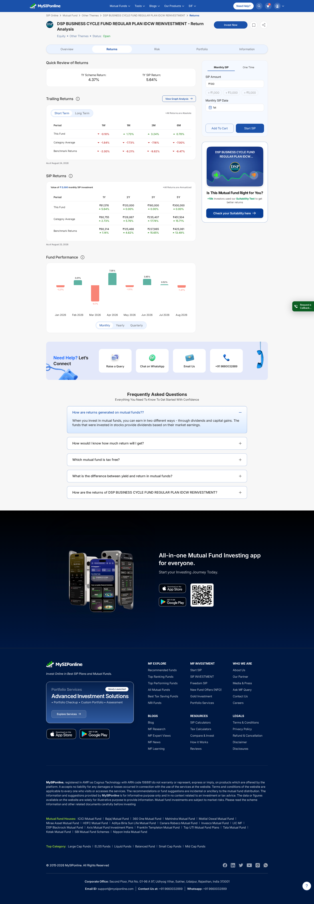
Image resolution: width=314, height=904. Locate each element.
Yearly (120, 325)
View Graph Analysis (176, 98)
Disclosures (240, 748)
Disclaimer (240, 742)
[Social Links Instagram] (257, 865)
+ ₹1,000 (213, 92)
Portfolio (202, 49)
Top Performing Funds (163, 683)
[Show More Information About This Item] (78, 99)
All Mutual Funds (159, 690)
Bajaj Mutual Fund (117, 818)
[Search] (259, 6)
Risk (157, 49)
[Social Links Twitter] (241, 865)
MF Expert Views (159, 735)
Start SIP (250, 128)
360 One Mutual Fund (147, 818)
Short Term (62, 113)
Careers (238, 703)
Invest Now (230, 24)
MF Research (156, 729)
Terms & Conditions (246, 722)
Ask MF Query (242, 690)
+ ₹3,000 (232, 92)
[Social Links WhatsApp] (265, 865)
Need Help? (243, 5)
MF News (154, 742)
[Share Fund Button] (264, 25)
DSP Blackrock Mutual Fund (64, 827)
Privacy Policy (242, 729)
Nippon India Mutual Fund (130, 832)
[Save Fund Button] (254, 25)
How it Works (199, 742)
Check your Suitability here (232, 213)
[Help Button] (306, 886)
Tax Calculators (200, 729)
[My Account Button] (279, 6)
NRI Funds (154, 703)
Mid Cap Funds (195, 846)
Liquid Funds (122, 846)
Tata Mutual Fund (234, 827)
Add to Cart (220, 128)
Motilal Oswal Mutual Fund (216, 818)
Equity (61, 36)
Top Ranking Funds (160, 676)
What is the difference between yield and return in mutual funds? (122, 476)
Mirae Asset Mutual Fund (62, 823)
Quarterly (136, 325)
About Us (239, 670)
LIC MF (237, 823)
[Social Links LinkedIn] (233, 865)
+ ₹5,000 (250, 92)
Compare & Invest (202, 735)
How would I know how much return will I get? (108, 443)
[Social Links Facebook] (225, 865)
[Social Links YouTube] (249, 865)
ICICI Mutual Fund (89, 818)
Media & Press (242, 683)
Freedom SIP (198, 683)
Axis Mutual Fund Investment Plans (110, 827)
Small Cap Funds (170, 846)
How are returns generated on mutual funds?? (108, 412)
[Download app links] (172, 588)
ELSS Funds (102, 846)
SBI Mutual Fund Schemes (92, 832)
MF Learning (156, 748)
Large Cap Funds (79, 846)
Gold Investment (201, 696)
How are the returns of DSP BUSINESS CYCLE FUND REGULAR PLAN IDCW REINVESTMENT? (144, 492)
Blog (151, 722)
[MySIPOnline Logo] (45, 6)
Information (247, 49)
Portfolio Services (202, 703)
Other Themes (79, 36)
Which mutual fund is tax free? (96, 460)
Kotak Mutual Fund (58, 832)
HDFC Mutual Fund (95, 823)
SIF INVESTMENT (202, 676)
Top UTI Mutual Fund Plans (201, 827)
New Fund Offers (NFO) (206, 690)
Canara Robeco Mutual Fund (179, 823)
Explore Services (67, 714)
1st (214, 107)
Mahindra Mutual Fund (180, 818)
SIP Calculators (200, 722)
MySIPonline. (73, 865)
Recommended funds (162, 670)
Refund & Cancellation (247, 735)
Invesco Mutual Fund (215, 823)
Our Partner (240, 676)
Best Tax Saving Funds (163, 696)
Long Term (82, 113)
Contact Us (240, 696)
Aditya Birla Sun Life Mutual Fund (134, 823)
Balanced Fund (145, 846)
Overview (67, 49)
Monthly (104, 325)
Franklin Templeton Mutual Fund (158, 827)
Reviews (196, 748)
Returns (111, 49)
